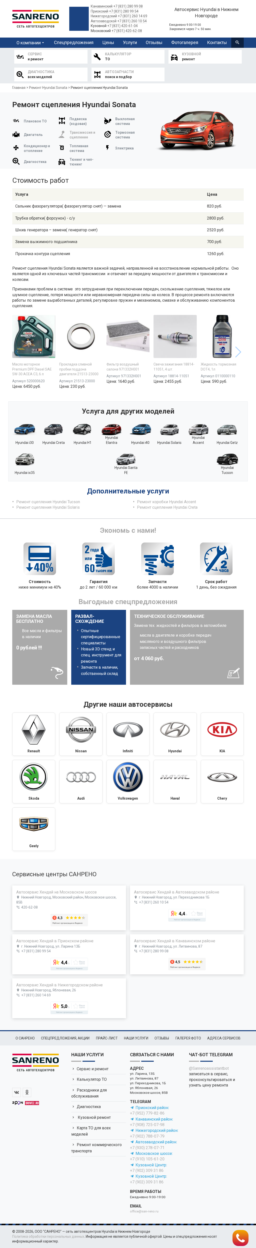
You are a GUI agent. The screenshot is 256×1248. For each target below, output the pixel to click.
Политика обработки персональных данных (48, 1236)
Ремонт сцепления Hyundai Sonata (99, 88)
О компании (28, 42)
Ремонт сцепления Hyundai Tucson (48, 501)
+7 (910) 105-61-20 (147, 1159)
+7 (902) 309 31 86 (147, 1170)
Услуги (130, 42)
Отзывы (154, 42)
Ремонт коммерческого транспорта (96, 1147)
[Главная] (35, 18)
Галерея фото (188, 1038)
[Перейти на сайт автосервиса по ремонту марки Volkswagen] (128, 781)
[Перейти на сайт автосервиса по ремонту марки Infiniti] (128, 734)
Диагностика (89, 1106)
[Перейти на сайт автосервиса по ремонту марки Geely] (33, 829)
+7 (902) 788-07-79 (147, 1136)
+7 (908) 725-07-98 (147, 1124)
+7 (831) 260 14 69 (132, 16)
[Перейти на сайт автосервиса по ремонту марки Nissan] (81, 734)
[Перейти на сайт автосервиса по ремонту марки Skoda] (33, 781)
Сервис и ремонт (92, 1068)
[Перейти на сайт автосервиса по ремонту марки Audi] (81, 781)
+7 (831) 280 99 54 (123, 11)
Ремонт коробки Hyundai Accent (166, 501)
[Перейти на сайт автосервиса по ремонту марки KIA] (222, 734)
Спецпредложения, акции (65, 1038)
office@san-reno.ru (144, 1211)
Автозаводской (103, 21)
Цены (108, 42)
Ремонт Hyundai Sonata (48, 88)
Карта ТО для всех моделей (91, 1131)
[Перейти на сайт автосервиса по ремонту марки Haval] (175, 781)
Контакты (217, 42)
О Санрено (25, 1038)
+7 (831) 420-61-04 (122, 26)
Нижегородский (104, 16)
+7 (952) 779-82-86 (147, 1113)
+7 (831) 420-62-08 (127, 31)
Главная (19, 88)
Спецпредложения (74, 42)
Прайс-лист (107, 1038)
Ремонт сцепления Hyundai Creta (167, 507)
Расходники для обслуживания (89, 1093)
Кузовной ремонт (94, 1117)
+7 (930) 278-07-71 (147, 1147)
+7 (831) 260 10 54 (132, 21)
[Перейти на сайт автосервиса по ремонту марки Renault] (33, 734)
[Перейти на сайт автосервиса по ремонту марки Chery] (222, 781)
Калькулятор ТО (92, 1079)
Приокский (99, 11)
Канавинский (101, 6)
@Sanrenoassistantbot (209, 1068)
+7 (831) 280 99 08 (128, 6)
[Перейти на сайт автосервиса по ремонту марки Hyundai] (175, 734)
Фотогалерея (184, 42)
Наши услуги (136, 1038)
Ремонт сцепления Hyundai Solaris (48, 507)
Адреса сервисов (223, 1038)
